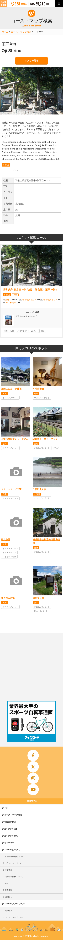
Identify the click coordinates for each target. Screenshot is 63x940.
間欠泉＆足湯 (8, 598)
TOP (6, 808)
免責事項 (8, 870)
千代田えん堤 (39, 489)
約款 (7, 883)
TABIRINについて (12, 850)
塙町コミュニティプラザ (45, 439)
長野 (36, 548)
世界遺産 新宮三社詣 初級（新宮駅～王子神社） (30, 289)
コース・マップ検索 (13, 815)
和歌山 (6, 165)
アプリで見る (31, 60)
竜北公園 (5, 539)
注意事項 (8, 890)
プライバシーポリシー (14, 863)
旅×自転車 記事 (11, 829)
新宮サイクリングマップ (26, 316)
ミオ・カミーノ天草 (11, 489)
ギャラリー (9, 843)
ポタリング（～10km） (27, 331)
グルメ (56, 448)
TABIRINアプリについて (15, 904)
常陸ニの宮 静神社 (11, 388)
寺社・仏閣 (9, 331)
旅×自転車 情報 (11, 836)
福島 (36, 444)
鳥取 (36, 393)
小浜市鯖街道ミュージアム (14, 439)
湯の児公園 (38, 598)
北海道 (37, 494)
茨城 (4, 393)
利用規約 (8, 910)
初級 (15, 295)
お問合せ (8, 897)
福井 (4, 444)
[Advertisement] (31, 666)
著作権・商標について (14, 877)
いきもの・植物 (9, 557)
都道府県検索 (10, 822)
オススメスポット (11, 170)
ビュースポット (9, 552)
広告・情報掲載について (15, 856)
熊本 (4, 494)
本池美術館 (38, 388)
